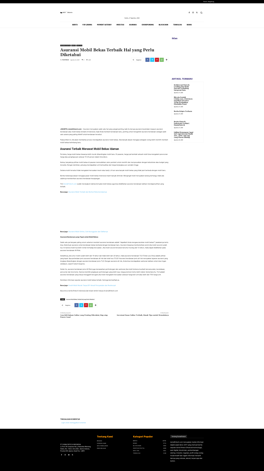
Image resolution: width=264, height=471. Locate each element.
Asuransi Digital (65, 45)
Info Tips (79, 45)
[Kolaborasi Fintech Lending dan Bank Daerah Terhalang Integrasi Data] (198, 87)
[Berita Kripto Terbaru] (198, 113)
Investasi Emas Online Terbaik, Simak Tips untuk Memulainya (143, 315)
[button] (201, 12)
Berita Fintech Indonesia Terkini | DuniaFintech (182, 123)
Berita (73, 45)
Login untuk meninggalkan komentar (73, 422)
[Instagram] (193, 12)
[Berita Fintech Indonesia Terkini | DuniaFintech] (198, 124)
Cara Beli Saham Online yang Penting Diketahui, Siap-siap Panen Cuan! (84, 316)
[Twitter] (197, 12)
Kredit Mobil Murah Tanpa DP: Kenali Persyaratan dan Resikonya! (92, 285)
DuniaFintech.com (70, 184)
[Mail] (68, 455)
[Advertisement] (114, 384)
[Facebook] (189, 12)
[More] (166, 60)
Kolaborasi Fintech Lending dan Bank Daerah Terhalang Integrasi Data (181, 87)
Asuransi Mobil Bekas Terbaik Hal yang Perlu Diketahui (80, 299)
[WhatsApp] (162, 60)
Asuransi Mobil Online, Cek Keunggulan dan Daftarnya (88, 232)
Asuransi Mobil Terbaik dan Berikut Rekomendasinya (87, 192)
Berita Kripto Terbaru (183, 111)
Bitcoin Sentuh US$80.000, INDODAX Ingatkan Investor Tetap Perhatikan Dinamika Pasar (183, 100)
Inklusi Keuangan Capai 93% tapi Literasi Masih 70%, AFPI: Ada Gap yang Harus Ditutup (183, 134)
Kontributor (65, 60)
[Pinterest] (157, 60)
